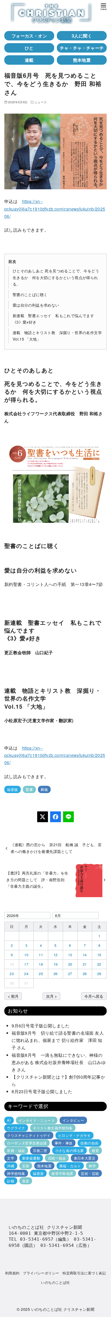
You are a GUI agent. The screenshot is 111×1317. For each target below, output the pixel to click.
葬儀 (44, 789)
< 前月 (13, 996)
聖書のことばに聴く (30, 294)
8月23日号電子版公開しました (42, 1091)
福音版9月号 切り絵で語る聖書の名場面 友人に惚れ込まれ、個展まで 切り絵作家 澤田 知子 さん (58, 1040)
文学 (10, 1158)
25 (41, 973)
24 (26, 973)
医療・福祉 (16, 1150)
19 (56, 964)
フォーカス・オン (29, 36)
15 (99, 954)
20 (70, 964)
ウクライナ (16, 1127)
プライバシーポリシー (41, 1272)
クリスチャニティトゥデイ (28, 1135)
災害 (25, 1165)
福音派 (38, 1173)
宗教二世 (40, 1150)
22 (99, 964)
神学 (92, 1165)
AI (9, 1120)
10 (26, 954)
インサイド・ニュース (37, 1120)
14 (85, 954)
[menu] (103, 6)
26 (56, 973)
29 (99, 973)
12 (56, 954)
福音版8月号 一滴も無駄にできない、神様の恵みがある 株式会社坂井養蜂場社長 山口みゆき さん (59, 1062)
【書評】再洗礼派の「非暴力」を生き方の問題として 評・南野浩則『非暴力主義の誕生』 (37, 879)
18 (41, 964)
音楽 (25, 1181)
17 (26, 964)
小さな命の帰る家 (69, 1150)
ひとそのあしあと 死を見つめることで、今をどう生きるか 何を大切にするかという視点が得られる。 (56, 277)
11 (41, 954)
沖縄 (10, 1165)
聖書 (29, 789)
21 (85, 964)
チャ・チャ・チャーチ (82, 48)
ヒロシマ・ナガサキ (74, 1135)
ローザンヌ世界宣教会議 (27, 1142)
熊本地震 (82, 60)
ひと (29, 48)
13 (70, 954)
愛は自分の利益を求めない (36, 305)
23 (12, 973)
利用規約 (12, 1272)
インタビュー (73, 1120)
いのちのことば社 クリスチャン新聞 (63, 1309)
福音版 (12, 789)
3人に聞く (82, 36)
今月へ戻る (93, 996)
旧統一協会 (57, 1158)
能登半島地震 (62, 1173)
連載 (29, 60)
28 (85, 973)
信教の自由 (89, 1142)
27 (70, 973)
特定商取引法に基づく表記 (84, 1272)
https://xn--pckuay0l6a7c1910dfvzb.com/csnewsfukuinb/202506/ (54, 208)
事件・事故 (64, 1142)
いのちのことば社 (55, 1282)
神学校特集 (16, 1173)
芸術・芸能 (90, 1173)
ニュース (40, 102)
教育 (95, 1150)
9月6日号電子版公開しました (41, 1026)
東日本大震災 (84, 1158)
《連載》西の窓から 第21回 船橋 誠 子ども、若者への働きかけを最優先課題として (56, 848)
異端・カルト (70, 1165)
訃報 (10, 1181)
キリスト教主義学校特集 (52, 1127)
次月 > (51, 996)
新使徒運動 (31, 1158)
